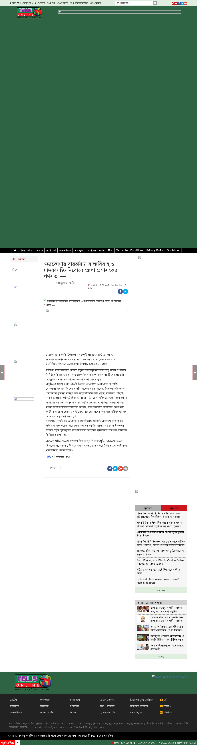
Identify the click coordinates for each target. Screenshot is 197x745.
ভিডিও (167, 706)
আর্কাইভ (167, 712)
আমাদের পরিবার (96, 250)
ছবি (165, 700)
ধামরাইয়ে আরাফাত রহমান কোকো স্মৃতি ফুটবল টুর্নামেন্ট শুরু (160, 533)
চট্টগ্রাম (39, 250)
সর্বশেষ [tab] (148, 508)
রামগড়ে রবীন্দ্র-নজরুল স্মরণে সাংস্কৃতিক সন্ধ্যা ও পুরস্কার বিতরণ (160, 552)
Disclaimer (173, 250)
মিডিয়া (73, 712)
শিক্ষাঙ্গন (74, 706)
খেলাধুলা (79, 250)
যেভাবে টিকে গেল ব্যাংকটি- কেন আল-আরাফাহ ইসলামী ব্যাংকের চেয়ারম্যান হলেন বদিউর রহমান (167, 618)
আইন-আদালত (107, 700)
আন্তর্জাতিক (65, 250)
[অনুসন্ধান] (155, 3)
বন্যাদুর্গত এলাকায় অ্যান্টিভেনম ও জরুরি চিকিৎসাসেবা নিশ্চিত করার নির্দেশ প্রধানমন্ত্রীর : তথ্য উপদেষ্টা (167, 637)
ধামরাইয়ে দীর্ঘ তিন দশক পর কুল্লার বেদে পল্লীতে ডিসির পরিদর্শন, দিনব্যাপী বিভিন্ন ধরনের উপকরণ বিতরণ (161, 543)
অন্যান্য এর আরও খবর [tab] (150, 603)
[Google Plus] (185, 3)
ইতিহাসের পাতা (108, 712)
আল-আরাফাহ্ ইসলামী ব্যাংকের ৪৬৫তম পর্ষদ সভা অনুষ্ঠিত (166, 609)
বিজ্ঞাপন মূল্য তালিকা (141, 700)
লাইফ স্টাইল (47, 712)
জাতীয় (13, 700)
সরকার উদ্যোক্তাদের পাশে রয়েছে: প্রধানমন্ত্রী (167, 647)
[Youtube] (176, 3)
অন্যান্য (21, 259)
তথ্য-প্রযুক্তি (136, 712)
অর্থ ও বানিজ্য (107, 706)
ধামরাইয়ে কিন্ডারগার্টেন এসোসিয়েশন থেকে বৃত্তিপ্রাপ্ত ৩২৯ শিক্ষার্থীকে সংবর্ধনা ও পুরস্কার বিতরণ (158, 514)
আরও (161, 656)
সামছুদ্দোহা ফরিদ (65, 283)
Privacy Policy (155, 250)
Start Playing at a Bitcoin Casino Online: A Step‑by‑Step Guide (161, 561)
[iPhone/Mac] (173, 3)
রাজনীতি (14, 706)
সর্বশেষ (161, 590)
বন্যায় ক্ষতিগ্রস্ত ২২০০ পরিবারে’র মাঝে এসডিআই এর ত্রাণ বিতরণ (167, 628)
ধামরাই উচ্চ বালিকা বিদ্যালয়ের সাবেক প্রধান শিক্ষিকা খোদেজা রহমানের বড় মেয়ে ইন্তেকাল (159, 524)
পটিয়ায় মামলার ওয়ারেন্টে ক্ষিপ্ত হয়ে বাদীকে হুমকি (158, 571)
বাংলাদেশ (25, 250)
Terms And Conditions (129, 250)
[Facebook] (179, 3)
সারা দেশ (51, 250)
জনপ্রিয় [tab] (174, 508)
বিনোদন (44, 706)
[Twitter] (182, 3)
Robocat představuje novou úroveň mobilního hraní (158, 580)
